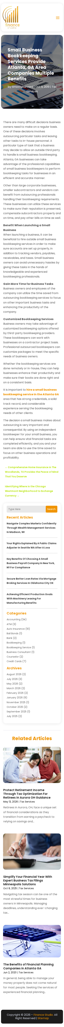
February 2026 (15, 693)
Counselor (13, 656)
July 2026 (12, 679)
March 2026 (14, 688)
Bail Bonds (12, 633)
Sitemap (43, 1018)
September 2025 (16, 711)
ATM (9, 624)
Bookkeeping (14, 642)
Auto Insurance (16, 629)
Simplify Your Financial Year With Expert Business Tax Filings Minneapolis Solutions (27, 880)
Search (51, 509)
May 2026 (12, 683)
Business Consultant (19, 652)
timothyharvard (22, 87)
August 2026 (14, 674)
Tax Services (27, 801)
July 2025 (12, 716)
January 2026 (15, 697)
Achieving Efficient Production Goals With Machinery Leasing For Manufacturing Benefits (30, 599)
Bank (9, 638)
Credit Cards (14, 661)
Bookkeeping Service (19, 647)
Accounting (13, 619)
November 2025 (16, 702)
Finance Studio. (43, 1015)
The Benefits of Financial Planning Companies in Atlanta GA (28, 966)
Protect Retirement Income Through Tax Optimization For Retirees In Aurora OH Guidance (27, 794)
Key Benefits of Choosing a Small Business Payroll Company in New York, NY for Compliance (31, 563)
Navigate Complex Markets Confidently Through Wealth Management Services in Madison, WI (31, 528)
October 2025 (15, 707)
